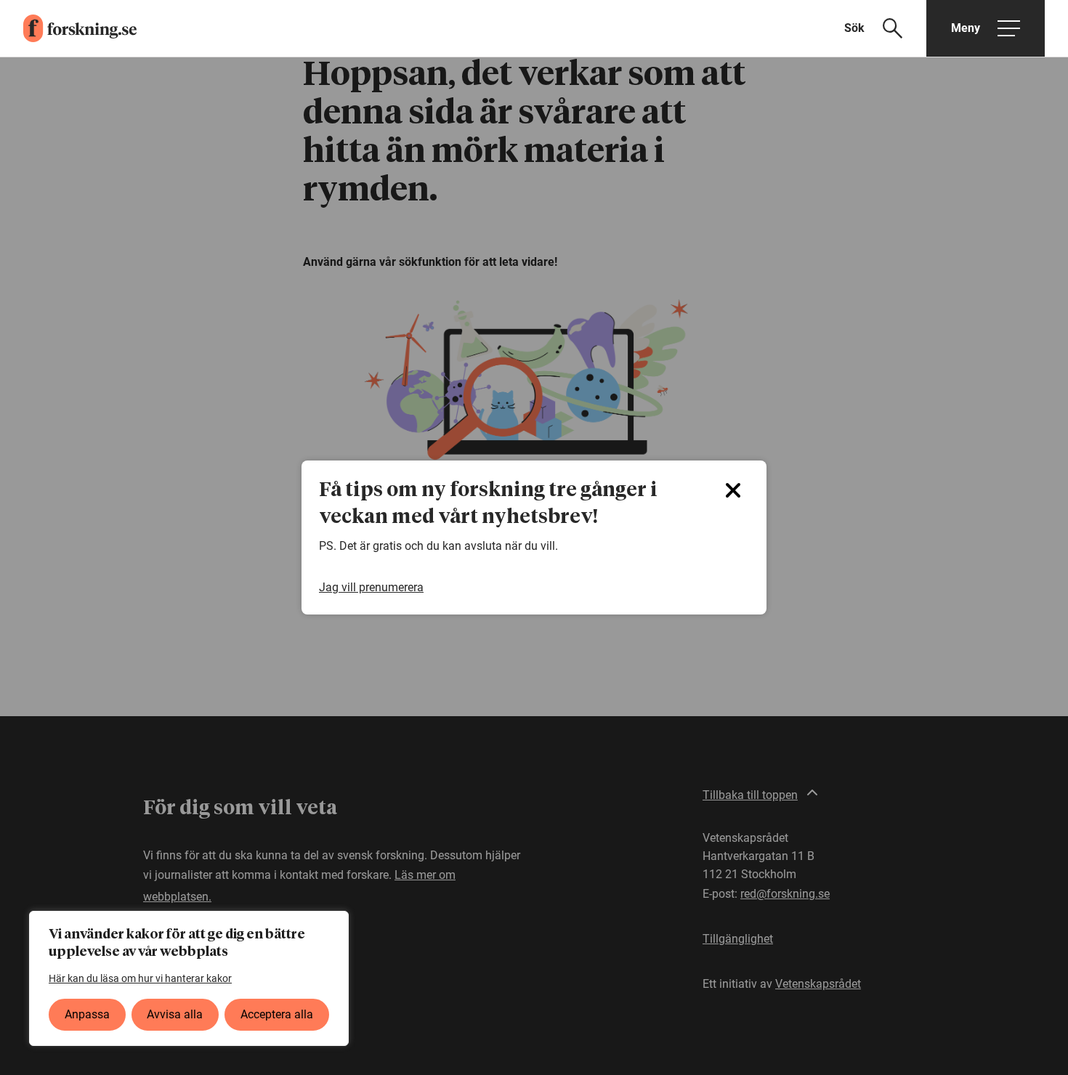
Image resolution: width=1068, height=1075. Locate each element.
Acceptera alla (276, 1014)
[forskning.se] (68, 28)
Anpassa (87, 1014)
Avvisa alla (175, 1014)
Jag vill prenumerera (371, 587)
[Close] (733, 490)
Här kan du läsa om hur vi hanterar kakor (140, 978)
